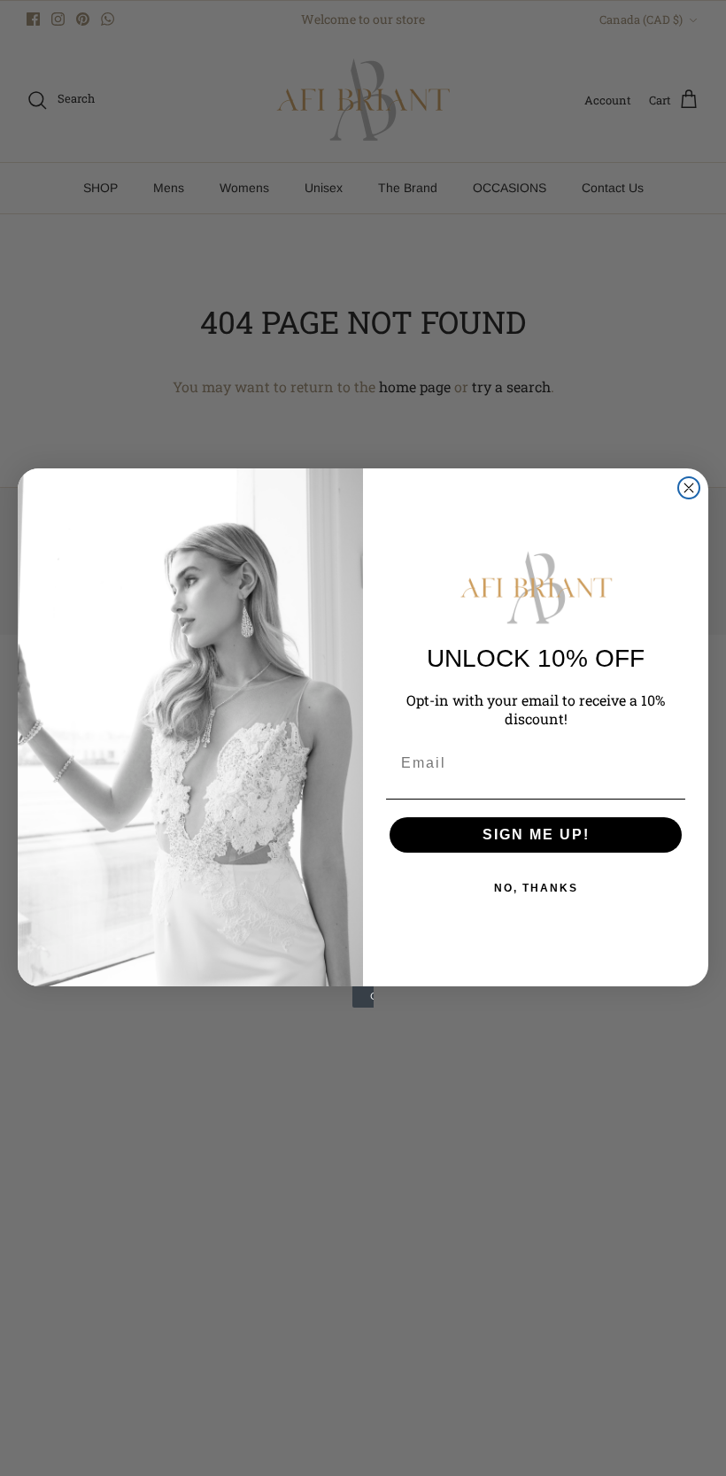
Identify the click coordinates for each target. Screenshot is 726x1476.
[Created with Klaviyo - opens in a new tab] (363, 997)
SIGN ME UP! (536, 834)
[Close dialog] (688, 487)
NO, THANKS (536, 888)
